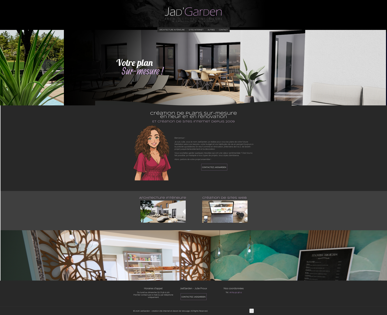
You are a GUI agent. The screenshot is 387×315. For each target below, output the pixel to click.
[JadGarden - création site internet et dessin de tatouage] (193, 13)
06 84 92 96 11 (235, 292)
